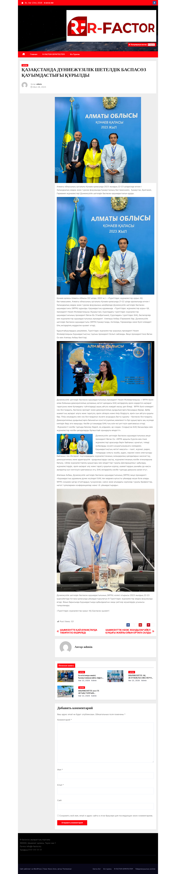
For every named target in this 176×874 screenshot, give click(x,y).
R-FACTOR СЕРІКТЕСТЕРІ (54, 54)
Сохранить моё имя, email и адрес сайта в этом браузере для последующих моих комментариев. (106, 815)
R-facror (151, 45)
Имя (60, 769)
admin (39, 84)
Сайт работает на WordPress (31, 869)
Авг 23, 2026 (84, 680)
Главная (33, 54)
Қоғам (25, 65)
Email (60, 785)
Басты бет (97, 869)
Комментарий (64, 720)
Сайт (59, 800)
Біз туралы (75, 54)
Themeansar (67, 869)
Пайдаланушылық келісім (145, 869)
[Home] (24, 54)
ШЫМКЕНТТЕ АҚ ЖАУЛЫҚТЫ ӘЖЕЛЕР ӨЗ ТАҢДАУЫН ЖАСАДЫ (140, 677)
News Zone (52, 869)
